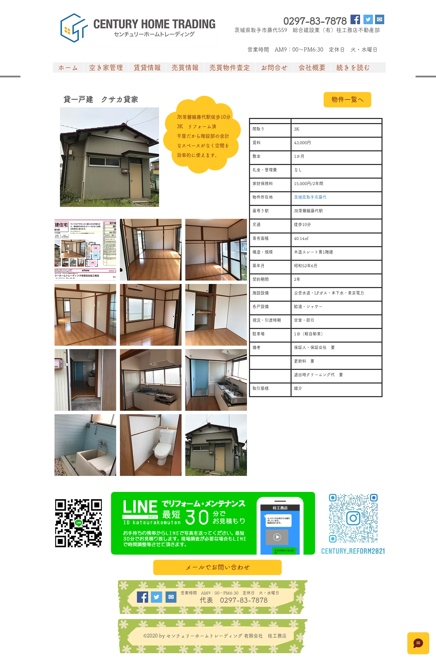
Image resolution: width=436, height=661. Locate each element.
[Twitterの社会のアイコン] (368, 19)
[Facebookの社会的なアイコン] (355, 19)
